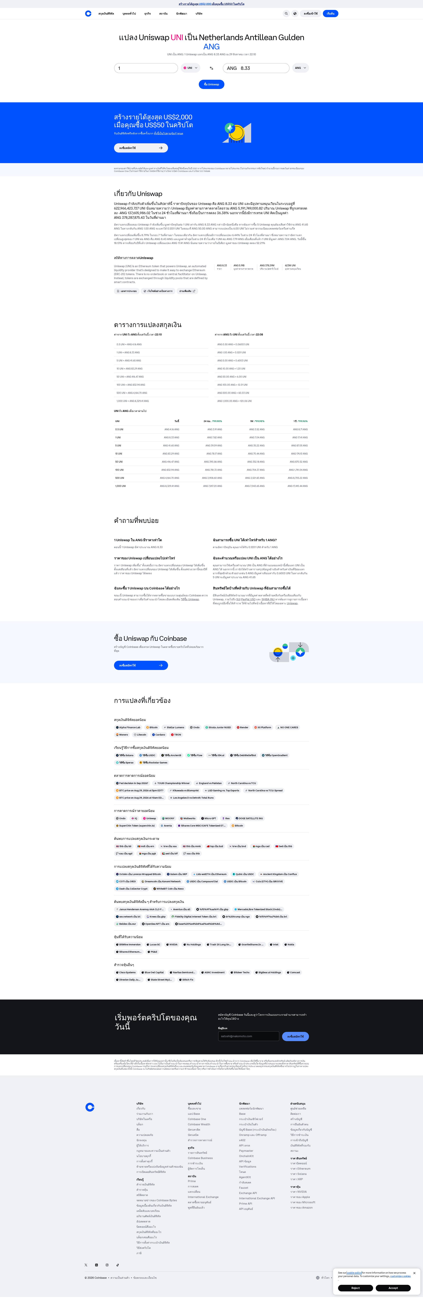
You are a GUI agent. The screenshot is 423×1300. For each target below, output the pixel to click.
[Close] (414, 1273)
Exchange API (248, 1193)
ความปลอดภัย (144, 1135)
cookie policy (354, 1272)
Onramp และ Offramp (253, 1135)
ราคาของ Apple (300, 1197)
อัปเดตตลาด (143, 1221)
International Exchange (203, 1197)
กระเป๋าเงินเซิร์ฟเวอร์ (251, 1119)
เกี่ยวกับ (140, 1108)
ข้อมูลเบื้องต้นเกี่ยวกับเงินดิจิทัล (154, 1205)
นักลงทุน (141, 1140)
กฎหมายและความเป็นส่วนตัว (153, 1150)
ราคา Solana (298, 1174)
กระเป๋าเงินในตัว (248, 1124)
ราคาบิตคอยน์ (298, 1163)
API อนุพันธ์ (246, 1209)
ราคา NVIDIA (298, 1191)
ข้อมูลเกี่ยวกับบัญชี (301, 1129)
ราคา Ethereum (300, 1168)
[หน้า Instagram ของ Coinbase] (107, 1265)
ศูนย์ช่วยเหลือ (298, 1108)
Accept (393, 1288)
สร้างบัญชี (296, 1119)
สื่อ (138, 1129)
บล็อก (139, 1124)
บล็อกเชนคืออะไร (146, 1237)
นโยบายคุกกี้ (143, 1156)
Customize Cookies (400, 1276)
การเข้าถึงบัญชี (299, 1140)
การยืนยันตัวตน (299, 1124)
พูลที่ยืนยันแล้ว (196, 1207)
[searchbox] (300, 68)
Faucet (243, 1187)
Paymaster (246, 1150)
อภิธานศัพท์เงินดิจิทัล (148, 1216)
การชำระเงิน (195, 1163)
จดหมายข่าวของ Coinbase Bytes (156, 1200)
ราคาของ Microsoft (302, 1202)
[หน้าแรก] (88, 13)
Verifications (247, 1166)
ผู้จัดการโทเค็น (196, 1168)
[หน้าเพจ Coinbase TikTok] (117, 1265)
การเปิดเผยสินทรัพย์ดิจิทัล (151, 1172)
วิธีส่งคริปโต (143, 1247)
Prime (192, 1181)
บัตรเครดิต (194, 1129)
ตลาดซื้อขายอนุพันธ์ (199, 1202)
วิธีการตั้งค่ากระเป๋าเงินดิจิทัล (153, 1242)
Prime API (245, 1203)
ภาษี (139, 1253)
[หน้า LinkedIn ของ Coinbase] (96, 1265)
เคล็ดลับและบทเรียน (148, 1210)
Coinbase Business (200, 1158)
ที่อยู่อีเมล (222, 1028)
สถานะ (294, 1150)
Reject (355, 1288)
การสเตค (193, 1186)
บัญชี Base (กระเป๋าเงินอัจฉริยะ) (257, 1129)
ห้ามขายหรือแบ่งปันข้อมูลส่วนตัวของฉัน (159, 1166)
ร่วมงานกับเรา (144, 1113)
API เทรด (244, 1145)
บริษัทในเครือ (144, 1119)
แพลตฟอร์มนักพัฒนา (251, 1108)
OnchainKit (246, 1156)
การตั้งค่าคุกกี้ (144, 1161)
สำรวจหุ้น (142, 1189)
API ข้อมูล (245, 1161)
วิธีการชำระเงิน (299, 1135)
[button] (129, 13)
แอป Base (194, 1113)
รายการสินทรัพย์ (197, 1152)
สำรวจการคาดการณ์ (200, 1140)
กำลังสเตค (245, 1182)
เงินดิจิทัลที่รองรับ (300, 1145)
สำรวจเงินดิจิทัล (145, 1184)
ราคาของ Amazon (301, 1207)
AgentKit (245, 1177)
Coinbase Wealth (199, 1124)
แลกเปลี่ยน (194, 1191)
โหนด (242, 1172)
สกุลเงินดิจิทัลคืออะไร (148, 1232)
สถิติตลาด (142, 1195)
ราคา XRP (296, 1179)
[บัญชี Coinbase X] (86, 1265)
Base (242, 1113)
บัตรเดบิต (193, 1135)
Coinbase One (197, 1119)
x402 (242, 1140)
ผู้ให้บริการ (142, 1145)
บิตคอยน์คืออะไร (146, 1226)
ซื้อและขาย (194, 1108)
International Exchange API (257, 1198)
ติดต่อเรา (295, 1113)
